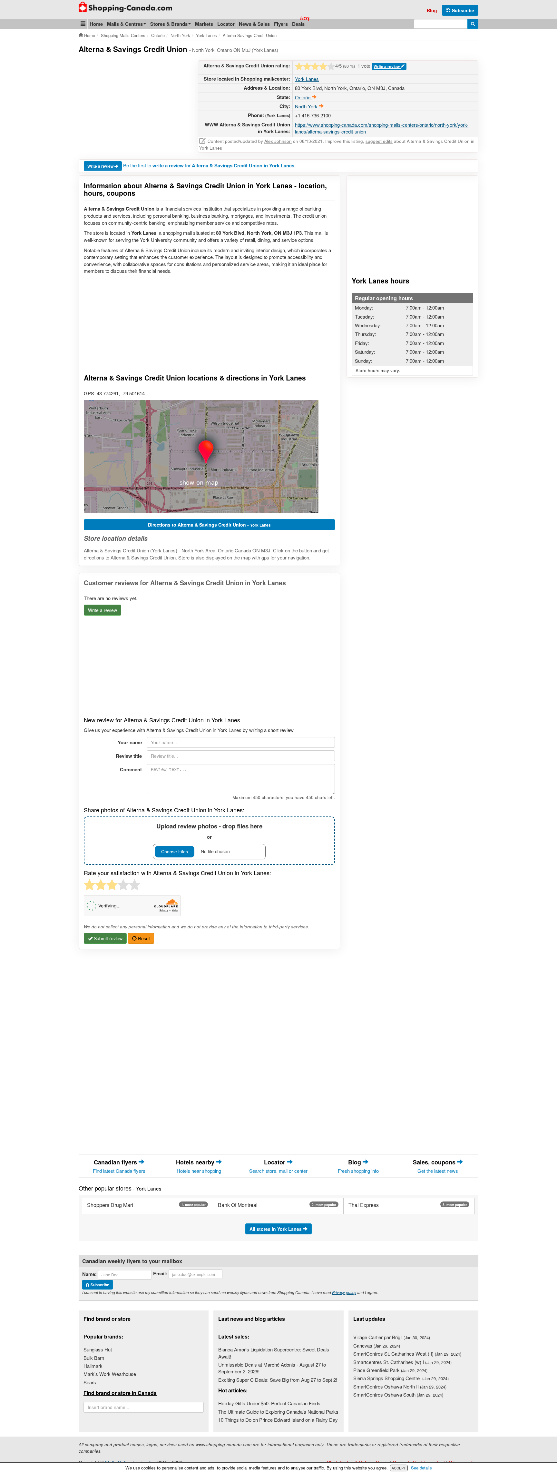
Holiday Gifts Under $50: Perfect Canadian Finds (269, 1403)
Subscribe (462, 10)
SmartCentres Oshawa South (398, 1394)
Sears (89, 1382)
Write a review (387, 66)
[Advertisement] (133, 105)
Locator (226, 23)
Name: (89, 1274)
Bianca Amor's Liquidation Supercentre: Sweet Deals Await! (273, 1352)
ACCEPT (399, 1467)
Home (96, 23)
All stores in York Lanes (276, 1229)
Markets (204, 23)
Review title (129, 755)
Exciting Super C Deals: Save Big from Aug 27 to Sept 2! (277, 1379)
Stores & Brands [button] (169, 23)
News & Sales (254, 23)
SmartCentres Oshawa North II (399, 1386)
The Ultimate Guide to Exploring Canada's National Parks (278, 1411)
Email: (160, 1273)
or (209, 831)
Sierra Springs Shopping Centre (401, 1378)
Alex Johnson (278, 141)
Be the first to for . (209, 165)
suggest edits (379, 141)
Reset (143, 938)
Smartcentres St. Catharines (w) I (402, 1362)
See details (421, 1468)
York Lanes (307, 78)
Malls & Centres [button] (125, 23)
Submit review (107, 938)
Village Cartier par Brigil (391, 1337)
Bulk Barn (93, 1357)
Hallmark (93, 1365)
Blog (432, 10)
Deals (298, 23)
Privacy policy (344, 1292)
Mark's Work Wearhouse (109, 1373)
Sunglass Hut (97, 1349)
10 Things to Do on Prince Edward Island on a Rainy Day (278, 1419)
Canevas (376, 1345)
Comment (131, 769)
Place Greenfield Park (390, 1370)
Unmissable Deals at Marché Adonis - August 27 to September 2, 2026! (272, 1368)
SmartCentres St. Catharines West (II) (407, 1353)
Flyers (281, 23)
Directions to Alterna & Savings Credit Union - (209, 524)
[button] (83, 24)
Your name (130, 742)
